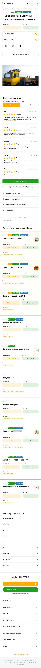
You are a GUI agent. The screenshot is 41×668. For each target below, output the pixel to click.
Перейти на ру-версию (20, 654)
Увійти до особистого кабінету (14, 584)
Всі (11, 105)
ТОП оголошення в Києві (21, 54)
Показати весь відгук (10, 120)
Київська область (29, 9)
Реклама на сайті (10, 589)
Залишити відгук (20, 181)
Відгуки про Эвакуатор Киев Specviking (20, 187)
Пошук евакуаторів (17, 9)
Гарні (29, 105)
